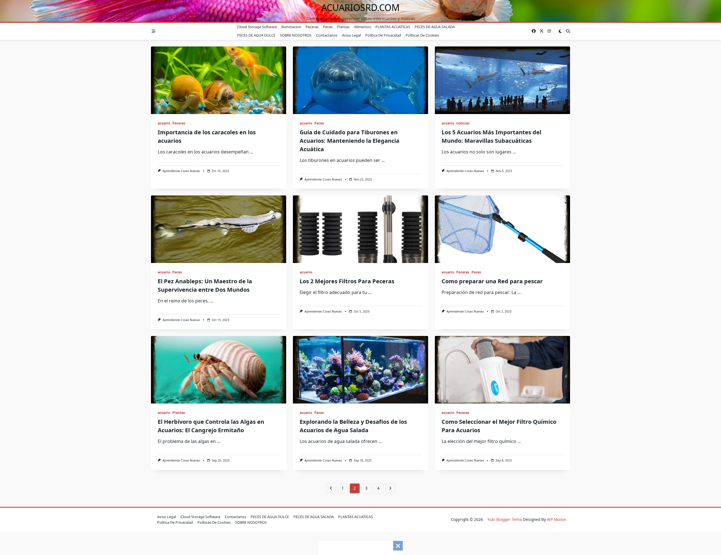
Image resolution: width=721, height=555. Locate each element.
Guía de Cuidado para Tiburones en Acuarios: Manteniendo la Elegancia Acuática (349, 140)
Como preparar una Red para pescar (492, 281)
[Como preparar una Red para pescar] (502, 229)
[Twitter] (542, 31)
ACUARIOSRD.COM (360, 7)
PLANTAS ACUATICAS (392, 26)
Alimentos (362, 26)
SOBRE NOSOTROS (295, 35)
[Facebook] (534, 31)
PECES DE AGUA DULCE (256, 35)
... (251, 152)
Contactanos (326, 35)
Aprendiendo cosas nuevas (181, 171)
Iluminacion (291, 26)
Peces (328, 26)
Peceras (312, 26)
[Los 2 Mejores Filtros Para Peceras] (360, 229)
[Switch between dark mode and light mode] (560, 31)
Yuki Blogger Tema (505, 519)
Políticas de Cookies (422, 35)
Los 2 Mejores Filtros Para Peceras (347, 281)
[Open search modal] (568, 31)
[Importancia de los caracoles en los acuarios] (218, 80)
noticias (462, 123)
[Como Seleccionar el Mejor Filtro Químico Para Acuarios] (502, 370)
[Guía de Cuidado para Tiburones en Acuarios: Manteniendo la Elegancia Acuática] (360, 80)
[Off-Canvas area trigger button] (153, 31)
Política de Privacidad (383, 35)
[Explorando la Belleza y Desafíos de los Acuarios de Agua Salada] (360, 370)
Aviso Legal (351, 35)
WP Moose (556, 519)
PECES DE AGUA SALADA (435, 26)
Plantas (343, 26)
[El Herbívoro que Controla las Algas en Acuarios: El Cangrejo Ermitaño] (218, 370)
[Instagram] (549, 31)
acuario (164, 123)
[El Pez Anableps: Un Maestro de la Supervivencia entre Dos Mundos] (218, 229)
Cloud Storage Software (257, 26)
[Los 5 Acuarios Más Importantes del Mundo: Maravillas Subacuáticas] (502, 80)
